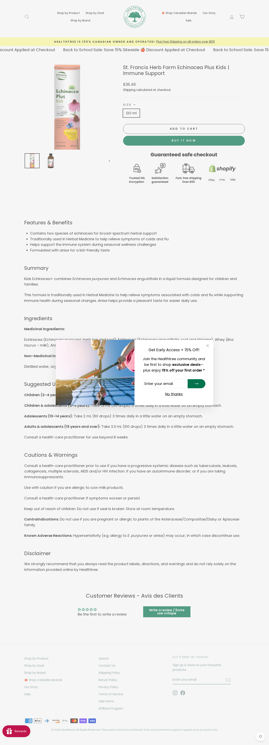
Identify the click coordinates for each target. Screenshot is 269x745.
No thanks (174, 394)
